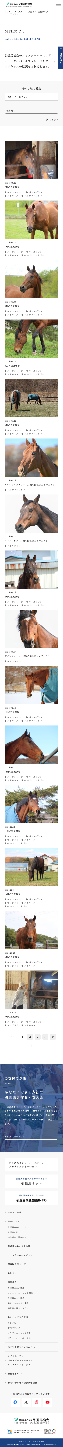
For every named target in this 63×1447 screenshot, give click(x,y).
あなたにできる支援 (18, 1317)
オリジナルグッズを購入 (19, 1333)
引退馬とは (13, 1232)
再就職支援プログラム (18, 1308)
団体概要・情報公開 (17, 1237)
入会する (12, 1323)
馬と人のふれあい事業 (18, 1303)
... (45, 1036)
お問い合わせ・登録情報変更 (22, 1382)
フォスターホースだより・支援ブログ (31, 12)
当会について (14, 1221)
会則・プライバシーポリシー (31, 1441)
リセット (53, 119)
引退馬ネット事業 (16, 1298)
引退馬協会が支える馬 (19, 1246)
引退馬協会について (17, 1227)
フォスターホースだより (20, 1255)
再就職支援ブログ (17, 1264)
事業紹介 (12, 1282)
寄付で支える (14, 1328)
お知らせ (12, 1273)
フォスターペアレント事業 (20, 1293)
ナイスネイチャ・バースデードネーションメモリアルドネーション (20, 1360)
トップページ (14, 1212)
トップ (8, 12)
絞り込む (10, 110)
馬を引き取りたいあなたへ (21, 1347)
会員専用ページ (16, 1373)
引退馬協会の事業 (16, 1288)
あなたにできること (15, 1136)
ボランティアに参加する (19, 1338)
